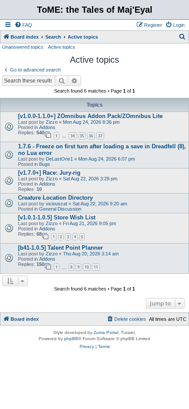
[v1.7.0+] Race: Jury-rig (49, 172)
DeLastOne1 (59, 158)
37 (100, 136)
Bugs (44, 164)
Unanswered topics (23, 47)
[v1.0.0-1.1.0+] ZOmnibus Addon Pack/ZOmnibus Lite (90, 116)
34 (72, 136)
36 (91, 136)
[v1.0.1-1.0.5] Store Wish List (56, 217)
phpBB (71, 338)
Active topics (61, 47)
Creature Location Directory (55, 197)
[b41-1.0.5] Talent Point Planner (60, 247)
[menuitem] (23, 25)
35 (82, 136)
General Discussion (60, 209)
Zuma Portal (106, 332)
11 (96, 267)
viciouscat (56, 203)
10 (86, 267)
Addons (47, 127)
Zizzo (52, 122)
